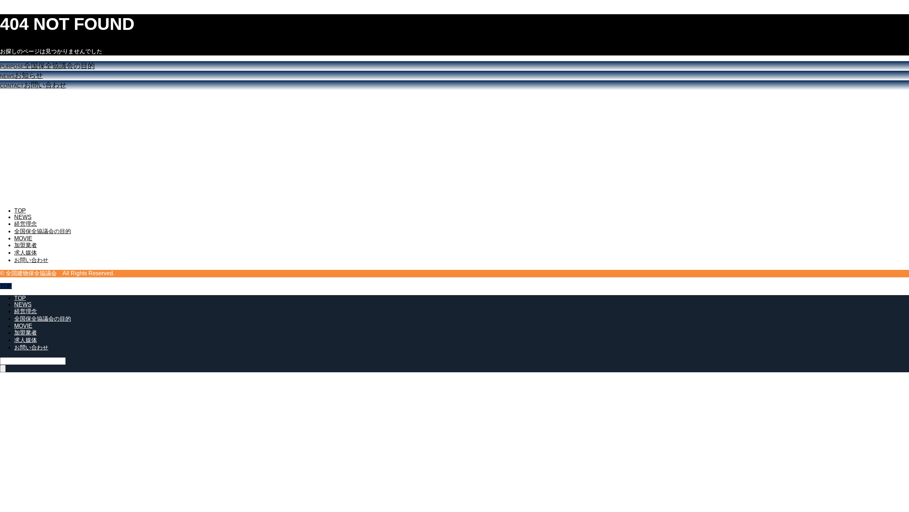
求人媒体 (25, 253)
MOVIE (23, 238)
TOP (20, 211)
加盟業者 (25, 245)
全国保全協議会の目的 (42, 231)
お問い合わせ (31, 260)
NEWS (23, 217)
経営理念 (25, 224)
